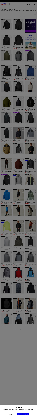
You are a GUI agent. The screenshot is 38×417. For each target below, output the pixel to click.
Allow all (26, 414)
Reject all (19, 414)
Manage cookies (12, 414)
